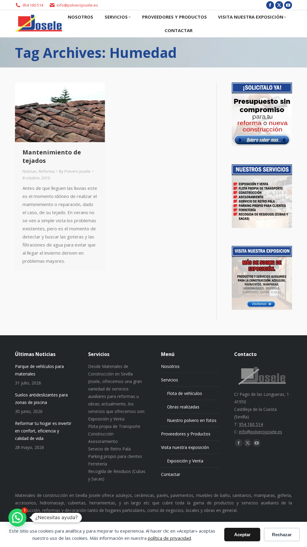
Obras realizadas (183, 407)
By (75, 171)
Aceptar (242, 534)
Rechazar (282, 534)
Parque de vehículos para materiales (39, 370)
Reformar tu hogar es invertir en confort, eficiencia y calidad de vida (43, 430)
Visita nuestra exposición (185, 447)
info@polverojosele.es (77, 5)
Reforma (47, 171)
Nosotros (170, 366)
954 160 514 (32, 5)
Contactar (170, 474)
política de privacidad (169, 538)
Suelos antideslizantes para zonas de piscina (41, 398)
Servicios (169, 380)
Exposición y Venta (185, 461)
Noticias (29, 171)
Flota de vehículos (184, 393)
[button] (17, 518)
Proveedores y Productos (185, 434)
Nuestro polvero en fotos (191, 420)
